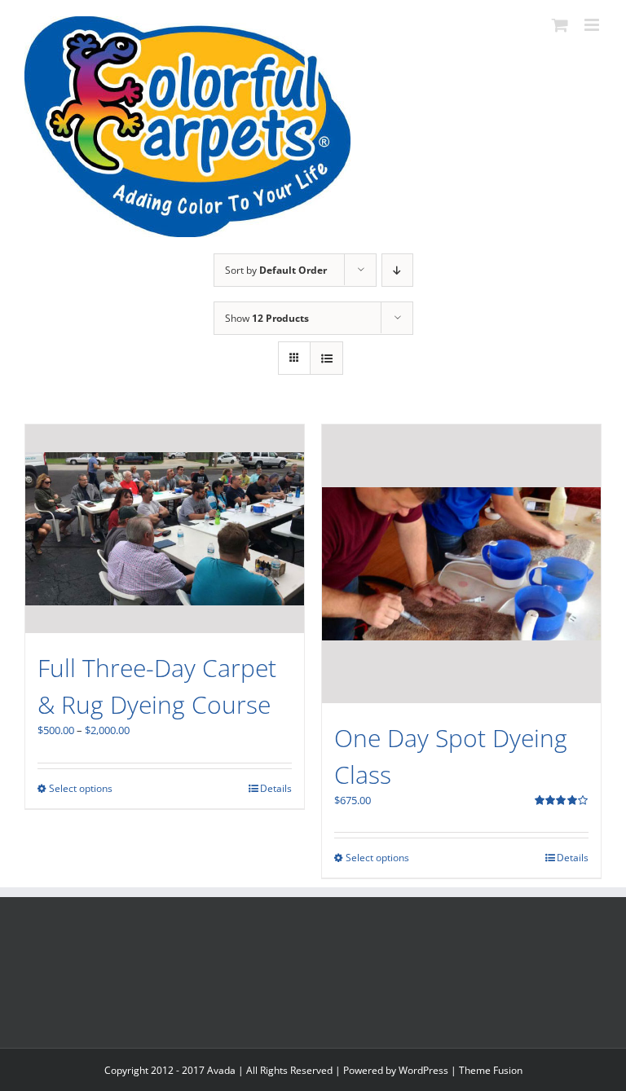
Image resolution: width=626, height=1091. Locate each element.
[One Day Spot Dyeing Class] (461, 564)
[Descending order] (397, 270)
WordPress (423, 1070)
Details (276, 788)
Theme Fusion (490, 1070)
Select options (80, 788)
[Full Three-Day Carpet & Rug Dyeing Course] (164, 529)
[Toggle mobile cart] (560, 24)
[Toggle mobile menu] (593, 24)
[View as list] (326, 358)
